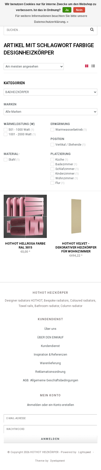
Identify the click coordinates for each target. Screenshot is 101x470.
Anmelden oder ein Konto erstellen (50, 405)
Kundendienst (50, 346)
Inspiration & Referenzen (50, 354)
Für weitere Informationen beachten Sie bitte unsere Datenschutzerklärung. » (51, 19)
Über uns (50, 329)
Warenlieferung (50, 363)
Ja (67, 10)
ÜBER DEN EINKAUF (50, 337)
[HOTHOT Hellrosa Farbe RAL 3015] (25, 216)
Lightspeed (84, 452)
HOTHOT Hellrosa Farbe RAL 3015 (25, 245)
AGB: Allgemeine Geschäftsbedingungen (50, 380)
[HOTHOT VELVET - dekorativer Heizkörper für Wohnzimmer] (75, 216)
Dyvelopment (57, 460)
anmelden (50, 439)
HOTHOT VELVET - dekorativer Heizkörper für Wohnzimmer (75, 247)
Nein (79, 10)
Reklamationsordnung (50, 371)
